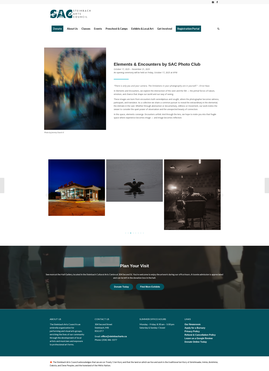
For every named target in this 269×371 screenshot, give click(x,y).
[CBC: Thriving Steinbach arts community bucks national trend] (267, 185)
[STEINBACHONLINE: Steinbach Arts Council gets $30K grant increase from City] (2, 185)
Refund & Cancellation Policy (200, 335)
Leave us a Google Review (199, 338)
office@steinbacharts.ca (114, 336)
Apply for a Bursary (195, 328)
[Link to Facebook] (217, 2)
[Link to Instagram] (213, 2)
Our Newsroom (192, 324)
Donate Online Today (196, 342)
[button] (46, 195)
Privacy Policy (192, 331)
